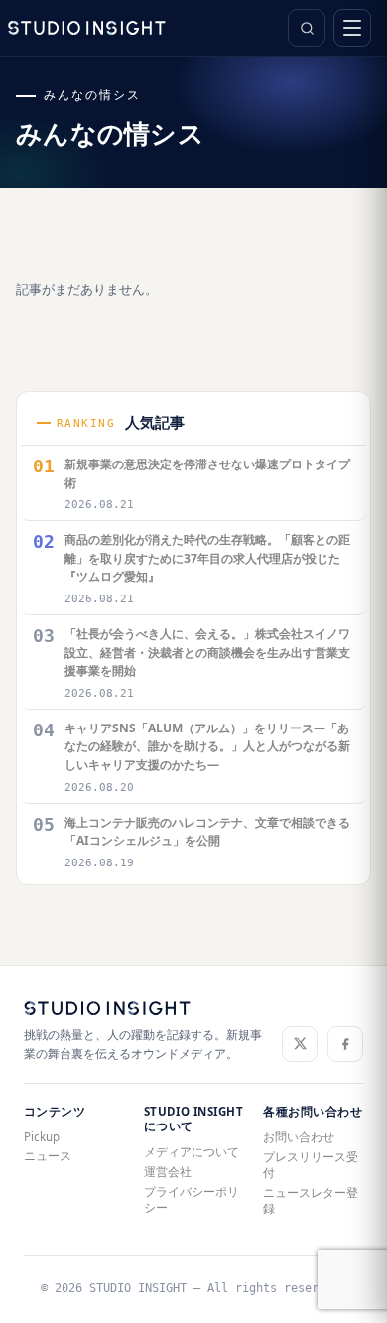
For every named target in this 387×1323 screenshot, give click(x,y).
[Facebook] (345, 1044)
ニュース (47, 1155)
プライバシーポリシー (191, 1199)
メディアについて (191, 1151)
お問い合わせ (298, 1136)
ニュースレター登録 (310, 1200)
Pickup (42, 1136)
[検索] (306, 28)
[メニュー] (352, 28)
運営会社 (168, 1171)
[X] (300, 1044)
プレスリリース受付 (310, 1164)
